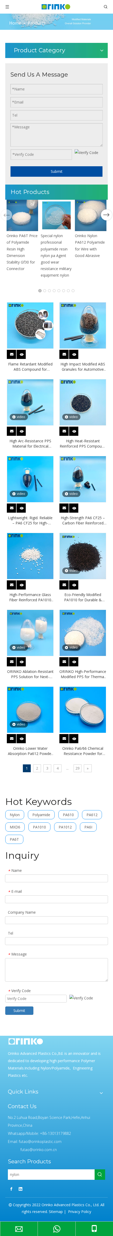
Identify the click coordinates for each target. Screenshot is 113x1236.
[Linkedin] (20, 1188)
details (24, 353)
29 (77, 768)
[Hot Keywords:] (100, 1174)
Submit (57, 171)
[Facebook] (11, 1188)
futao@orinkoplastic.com (40, 1141)
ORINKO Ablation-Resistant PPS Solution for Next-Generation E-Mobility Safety (30, 674)
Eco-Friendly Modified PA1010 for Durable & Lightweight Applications (83, 597)
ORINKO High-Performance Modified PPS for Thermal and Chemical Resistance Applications (82, 674)
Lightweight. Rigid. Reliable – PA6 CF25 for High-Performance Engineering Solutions (30, 520)
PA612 (91, 814)
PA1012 (65, 827)
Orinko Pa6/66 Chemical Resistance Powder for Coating (82, 751)
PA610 (68, 814)
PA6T (14, 839)
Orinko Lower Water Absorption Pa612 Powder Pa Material (30, 751)
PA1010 (39, 827)
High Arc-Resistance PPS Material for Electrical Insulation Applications (30, 443)
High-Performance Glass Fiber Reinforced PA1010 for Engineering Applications (30, 597)
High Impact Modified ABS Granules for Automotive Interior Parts (82, 367)
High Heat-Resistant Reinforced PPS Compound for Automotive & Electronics (83, 443)
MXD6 (15, 827)
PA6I (88, 827)
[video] (30, 401)
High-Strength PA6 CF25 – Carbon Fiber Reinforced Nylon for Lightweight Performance (83, 520)
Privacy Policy (79, 1211)
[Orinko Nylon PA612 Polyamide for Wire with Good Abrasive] (90, 215)
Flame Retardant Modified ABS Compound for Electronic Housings (30, 367)
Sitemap (56, 1211)
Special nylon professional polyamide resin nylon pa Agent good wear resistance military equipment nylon (56, 255)
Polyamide (41, 814)
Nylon (15, 814)
